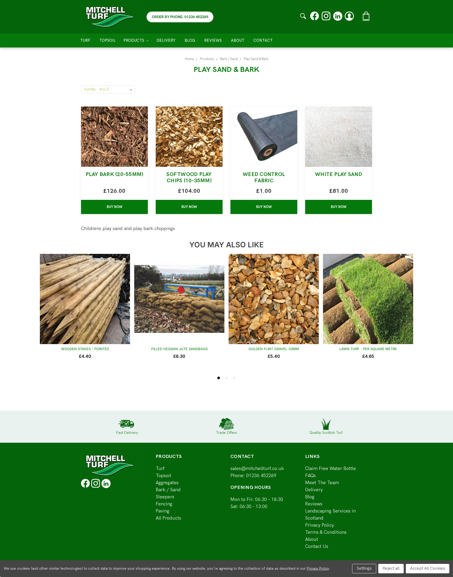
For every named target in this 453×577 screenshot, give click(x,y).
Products (134, 40)
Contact (263, 40)
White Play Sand (338, 174)
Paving (162, 511)
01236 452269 (261, 475)
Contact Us (316, 546)
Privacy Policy (319, 525)
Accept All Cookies (427, 568)
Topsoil (107, 40)
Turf (85, 40)
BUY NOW (114, 207)
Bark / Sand (168, 490)
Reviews (213, 40)
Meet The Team (322, 482)
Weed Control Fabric (264, 177)
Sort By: (90, 89)
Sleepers (165, 497)
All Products (168, 518)
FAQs (310, 475)
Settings (364, 568)
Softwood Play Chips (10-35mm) (189, 177)
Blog (190, 40)
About (237, 40)
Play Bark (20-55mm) (114, 174)
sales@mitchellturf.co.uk (257, 468)
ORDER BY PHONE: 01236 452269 (180, 17)
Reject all (391, 568)
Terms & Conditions (326, 532)
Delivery (166, 40)
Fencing (164, 504)
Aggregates (167, 482)
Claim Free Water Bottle (330, 468)
